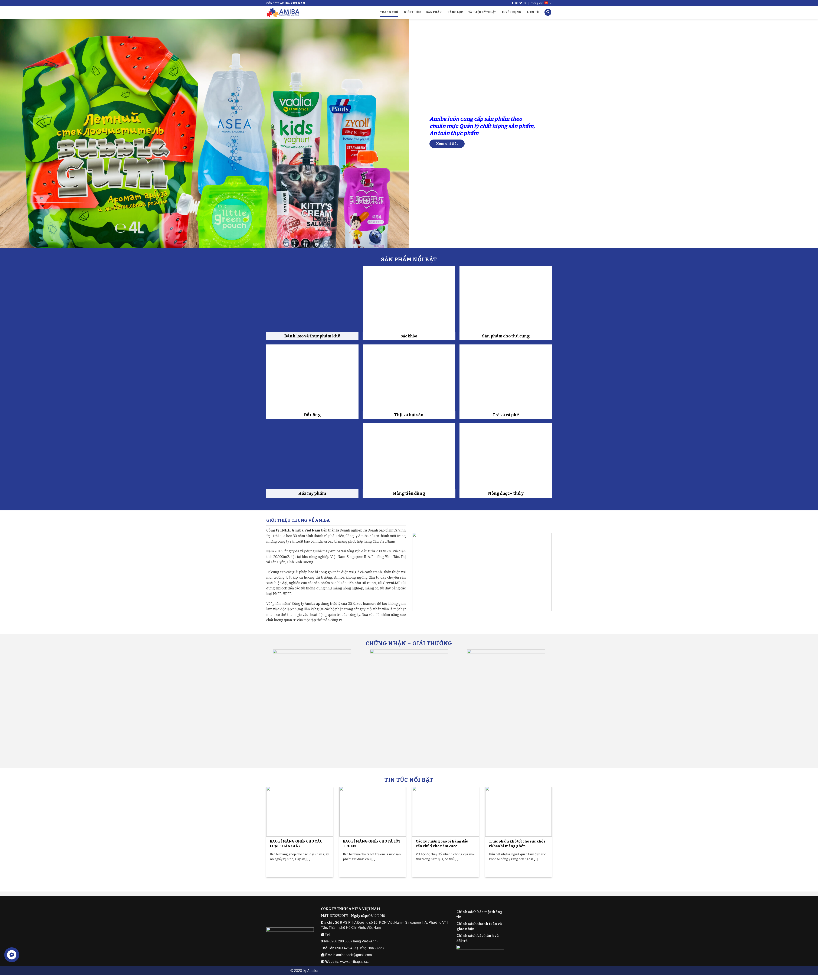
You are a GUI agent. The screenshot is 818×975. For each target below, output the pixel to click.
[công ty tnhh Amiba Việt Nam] (482, 571)
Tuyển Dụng (511, 12)
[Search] (547, 12)
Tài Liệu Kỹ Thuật (482, 12)
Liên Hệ (533, 12)
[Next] (796, 133)
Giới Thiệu (412, 12)
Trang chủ (389, 12)
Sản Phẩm (434, 12)
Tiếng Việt (537, 3)
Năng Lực (455, 12)
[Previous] (22, 133)
